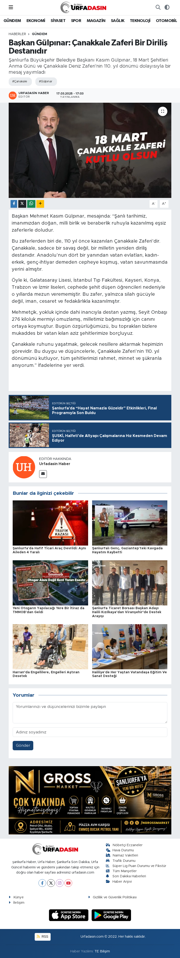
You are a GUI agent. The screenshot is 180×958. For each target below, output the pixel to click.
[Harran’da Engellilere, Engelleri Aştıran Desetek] (50, 646)
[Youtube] (68, 883)
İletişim (18, 902)
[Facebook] (42, 883)
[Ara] (158, 7)
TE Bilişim (102, 951)
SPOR (76, 21)
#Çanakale (19, 81)
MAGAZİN (96, 21)
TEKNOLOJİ (140, 21)
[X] (51, 883)
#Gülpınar (45, 81)
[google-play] (111, 915)
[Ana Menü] (11, 7)
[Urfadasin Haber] (24, 467)
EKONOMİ (35, 21)
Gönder (23, 745)
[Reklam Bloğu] (90, 800)
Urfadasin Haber (54, 464)
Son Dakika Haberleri (129, 876)
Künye (18, 897)
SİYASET (58, 21)
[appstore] (69, 915)
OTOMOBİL (166, 21)
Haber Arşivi (122, 881)
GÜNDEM (12, 21)
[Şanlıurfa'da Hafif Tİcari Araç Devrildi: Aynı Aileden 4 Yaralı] (50, 523)
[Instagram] (60, 883)
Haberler (17, 34)
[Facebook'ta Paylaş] (14, 204)
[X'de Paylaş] (22, 204)
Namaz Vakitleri (125, 855)
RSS (44, 936)
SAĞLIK (117, 21)
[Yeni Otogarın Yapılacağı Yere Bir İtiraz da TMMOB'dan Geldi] (50, 583)
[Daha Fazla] (40, 204)
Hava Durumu (123, 850)
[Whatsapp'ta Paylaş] (31, 204)
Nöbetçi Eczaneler (127, 845)
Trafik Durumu (123, 861)
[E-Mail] (43, 474)
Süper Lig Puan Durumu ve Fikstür (139, 866)
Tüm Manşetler (124, 871)
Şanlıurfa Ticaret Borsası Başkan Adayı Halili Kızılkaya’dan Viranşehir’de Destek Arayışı (126, 612)
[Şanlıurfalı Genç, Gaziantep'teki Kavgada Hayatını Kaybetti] (130, 523)
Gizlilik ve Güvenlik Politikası (115, 897)
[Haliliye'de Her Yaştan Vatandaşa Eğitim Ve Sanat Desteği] (130, 646)
